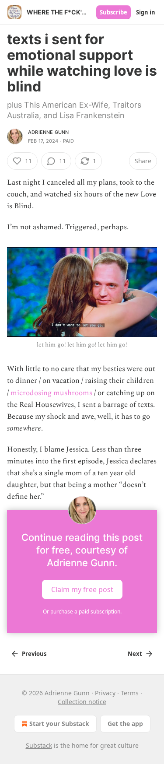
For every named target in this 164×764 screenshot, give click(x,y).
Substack (39, 745)
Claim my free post (82, 589)
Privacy (105, 693)
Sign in (145, 12)
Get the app (125, 723)
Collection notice (82, 701)
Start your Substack (59, 723)
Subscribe (113, 12)
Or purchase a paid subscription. (82, 611)
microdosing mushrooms (51, 393)
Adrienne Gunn (48, 132)
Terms (130, 693)
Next (135, 654)
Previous (34, 654)
